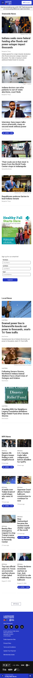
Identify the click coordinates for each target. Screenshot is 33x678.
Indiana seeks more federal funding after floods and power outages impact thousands (16, 43)
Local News (4, 320)
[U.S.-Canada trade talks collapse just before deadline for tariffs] (24, 443)
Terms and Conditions (10, 647)
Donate (27, 2)
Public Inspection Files (10, 639)
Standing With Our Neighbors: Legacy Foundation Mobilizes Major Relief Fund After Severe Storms (15, 412)
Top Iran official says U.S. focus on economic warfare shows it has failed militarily (8, 572)
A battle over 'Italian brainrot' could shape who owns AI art (8, 494)
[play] (3, 676)
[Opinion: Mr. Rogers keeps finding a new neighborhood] (9, 443)
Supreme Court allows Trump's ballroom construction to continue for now (24, 495)
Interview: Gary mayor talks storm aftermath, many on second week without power (14, 124)
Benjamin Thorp (6, 51)
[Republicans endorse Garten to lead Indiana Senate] (16, 183)
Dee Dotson (5, 336)
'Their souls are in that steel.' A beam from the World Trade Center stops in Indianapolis (15, 164)
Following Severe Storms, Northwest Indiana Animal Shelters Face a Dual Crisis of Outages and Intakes (15, 374)
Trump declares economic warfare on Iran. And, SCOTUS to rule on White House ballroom (24, 573)
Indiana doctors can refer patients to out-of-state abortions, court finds (13, 89)
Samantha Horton (7, 169)
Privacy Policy (7, 643)
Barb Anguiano (6, 129)
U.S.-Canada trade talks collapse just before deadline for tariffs (24, 457)
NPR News (4, 450)
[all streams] (30, 676)
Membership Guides (9, 654)
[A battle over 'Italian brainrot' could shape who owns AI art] (9, 480)
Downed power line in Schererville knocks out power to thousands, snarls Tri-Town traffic (16, 328)
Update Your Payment (10, 651)
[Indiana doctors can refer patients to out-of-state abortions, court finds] (16, 74)
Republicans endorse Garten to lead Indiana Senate (15, 197)
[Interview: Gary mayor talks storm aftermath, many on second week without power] (16, 109)
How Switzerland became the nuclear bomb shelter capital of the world (23, 524)
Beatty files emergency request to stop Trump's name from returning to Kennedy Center (8, 535)
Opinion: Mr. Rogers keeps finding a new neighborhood (8, 456)
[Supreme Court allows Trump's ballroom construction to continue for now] (24, 480)
